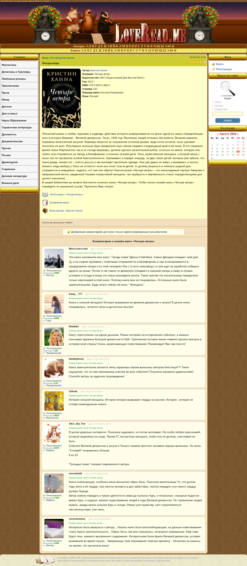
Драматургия (10, 162)
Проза (5, 92)
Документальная (12, 141)
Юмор (5, 99)
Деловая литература (14, 176)
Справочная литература (16, 127)
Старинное (8, 169)
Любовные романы (14, 78)
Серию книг (221, 109)
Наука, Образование (14, 120)
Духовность (9, 134)
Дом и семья (9, 113)
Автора (218, 105)
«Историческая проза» (62, 58)
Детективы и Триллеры (16, 72)
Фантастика (9, 65)
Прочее (6, 148)
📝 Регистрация (222, 69)
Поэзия (6, 155)
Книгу (217, 102)
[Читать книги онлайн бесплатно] (123, 42)
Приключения (10, 85)
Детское (7, 106)
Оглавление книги (59, 202)
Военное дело (10, 183)
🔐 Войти (217, 64)
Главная (19, 56)
